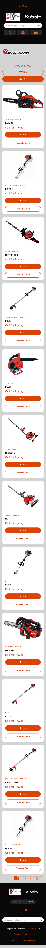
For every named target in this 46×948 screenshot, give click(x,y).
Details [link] (23, 135)
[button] (10, 32)
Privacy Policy (15, 940)
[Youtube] (26, 6)
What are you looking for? (17, 26)
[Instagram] (23, 6)
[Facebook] (20, 6)
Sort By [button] (23, 79)
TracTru (31, 929)
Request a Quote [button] (23, 143)
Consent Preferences (23, 934)
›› (39, 878)
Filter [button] (24, 72)
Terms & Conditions (29, 940)
